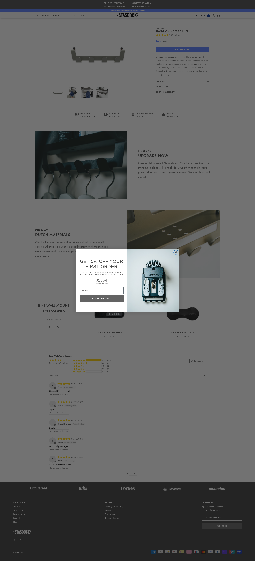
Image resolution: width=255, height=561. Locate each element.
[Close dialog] (176, 252)
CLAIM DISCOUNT (101, 299)
